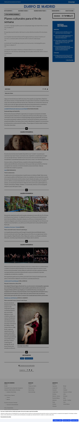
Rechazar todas (66, 420)
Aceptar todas (75, 420)
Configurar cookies (57, 420)
